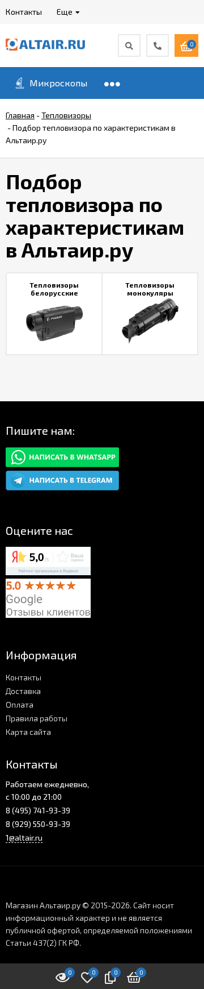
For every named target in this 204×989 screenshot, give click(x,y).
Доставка (23, 691)
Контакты (23, 677)
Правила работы (36, 718)
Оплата (19, 704)
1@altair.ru (24, 837)
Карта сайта (28, 732)
